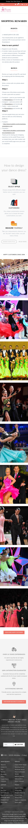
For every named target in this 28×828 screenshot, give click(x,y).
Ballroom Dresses (19, 776)
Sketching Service (19, 767)
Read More (23, 241)
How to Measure (5, 792)
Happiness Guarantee (20, 800)
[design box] (17, 4)
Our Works (3, 774)
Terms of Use (18, 797)
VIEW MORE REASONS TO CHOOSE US (14, 701)
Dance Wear (4, 802)
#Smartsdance (8, 99)
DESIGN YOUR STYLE (9, 241)
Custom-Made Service (21, 764)
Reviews (3, 771)
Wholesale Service (20, 769)
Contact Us (4, 767)
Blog (2, 769)
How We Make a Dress (7, 795)
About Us (3, 764)
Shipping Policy (19, 788)
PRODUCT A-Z (5, 800)
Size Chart (3, 790)
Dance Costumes (19, 781)
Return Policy (18, 790)
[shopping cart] (22, 4)
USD (2, 4)
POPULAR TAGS (5, 797)
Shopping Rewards (20, 792)
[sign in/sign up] (24, 4)
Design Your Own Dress (13, 1)
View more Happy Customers (14, 632)
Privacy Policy (18, 795)
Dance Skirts (18, 802)
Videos (2, 776)
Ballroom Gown (19, 778)
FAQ (2, 788)
